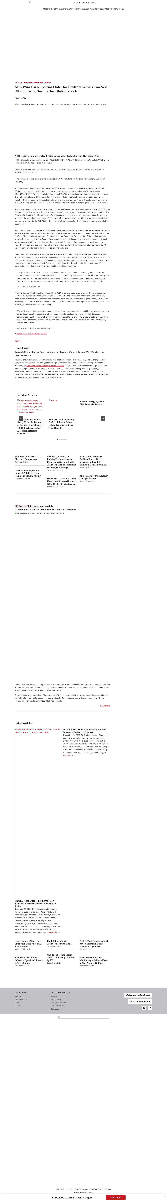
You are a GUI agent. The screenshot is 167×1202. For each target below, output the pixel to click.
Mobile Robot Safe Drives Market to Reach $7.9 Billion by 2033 (61, 957)
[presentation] (30, 408)
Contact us (55, 1009)
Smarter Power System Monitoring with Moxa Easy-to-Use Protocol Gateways (94, 960)
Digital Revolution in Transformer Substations (59, 942)
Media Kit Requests (58, 1006)
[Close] (164, 1196)
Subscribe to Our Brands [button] (138, 995)
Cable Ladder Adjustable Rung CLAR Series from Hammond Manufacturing (28, 473)
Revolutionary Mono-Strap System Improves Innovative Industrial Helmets (85, 731)
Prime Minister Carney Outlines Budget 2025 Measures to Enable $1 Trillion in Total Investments (93, 460)
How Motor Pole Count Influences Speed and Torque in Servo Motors (29, 960)
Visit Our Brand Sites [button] (140, 1001)
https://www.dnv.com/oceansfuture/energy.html (32, 334)
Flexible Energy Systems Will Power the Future (92, 403)
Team (17, 1003)
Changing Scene (21, 83)
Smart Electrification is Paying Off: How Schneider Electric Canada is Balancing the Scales (36, 903)
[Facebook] (144, 1008)
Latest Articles (23, 723)
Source (18, 341)
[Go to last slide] (21, 418)
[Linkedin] (150, 1008)
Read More (105, 705)
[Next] (103, 418)
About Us (18, 996)
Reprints (54, 996)
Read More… (54, 932)
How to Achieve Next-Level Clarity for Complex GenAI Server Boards (28, 944)
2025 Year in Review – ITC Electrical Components (27, 458)
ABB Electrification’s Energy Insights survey (45, 365)
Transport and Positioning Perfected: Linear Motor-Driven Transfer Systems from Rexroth (61, 424)
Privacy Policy (56, 999)
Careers (17, 1006)
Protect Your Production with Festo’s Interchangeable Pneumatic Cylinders (94, 944)
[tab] (57, 439)
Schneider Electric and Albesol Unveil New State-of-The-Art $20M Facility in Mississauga (62, 481)
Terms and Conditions (59, 1003)
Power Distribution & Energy (39, 83)
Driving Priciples (21, 999)
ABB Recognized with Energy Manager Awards (94, 477)
